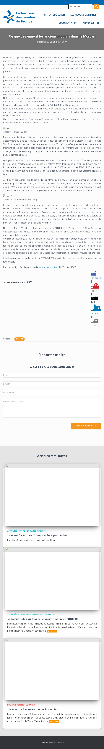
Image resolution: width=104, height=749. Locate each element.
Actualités (12, 531)
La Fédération (56, 15)
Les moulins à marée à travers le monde (31, 709)
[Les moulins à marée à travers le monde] (52, 669)
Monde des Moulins (47, 267)
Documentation (68, 23)
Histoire (19, 339)
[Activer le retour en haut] (98, 743)
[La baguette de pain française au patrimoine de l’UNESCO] (52, 578)
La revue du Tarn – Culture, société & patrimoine (37, 535)
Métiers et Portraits (35, 614)
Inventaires (30, 705)
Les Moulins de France (83, 15)
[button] (66, 15)
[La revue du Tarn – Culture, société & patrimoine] (52, 495)
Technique (41, 531)
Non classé (31, 531)
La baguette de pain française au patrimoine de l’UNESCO (43, 619)
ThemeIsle (60, 743)
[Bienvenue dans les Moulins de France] (44, 15)
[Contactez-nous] (98, 23)
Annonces (89, 23)
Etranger (11, 705)
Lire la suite (52, 631)
